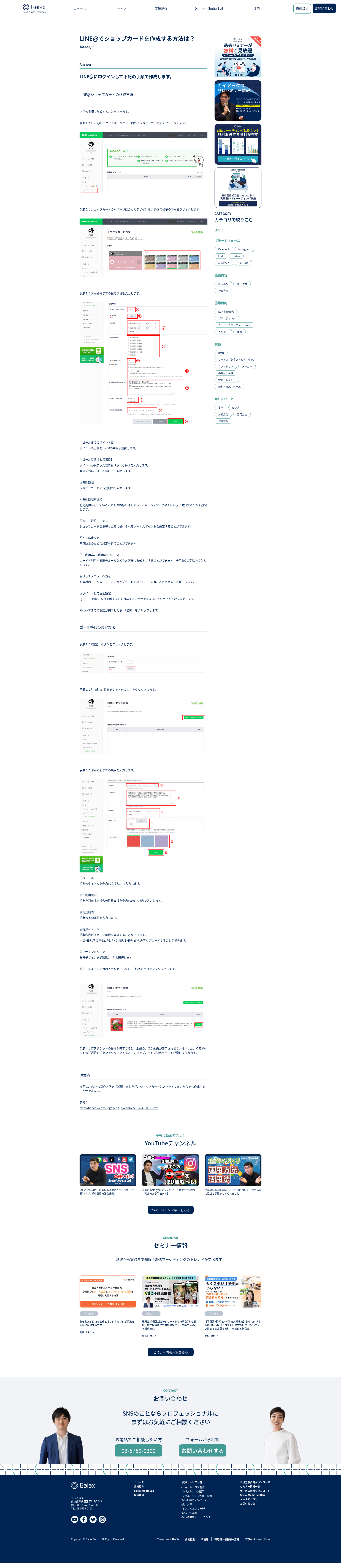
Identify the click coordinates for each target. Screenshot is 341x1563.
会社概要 (190, 1539)
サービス (120, 8)
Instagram (244, 249)
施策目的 (221, 302)
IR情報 (205, 1539)
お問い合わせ (324, 8)
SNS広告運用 (189, 1512)
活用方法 (242, 414)
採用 (256, 8)
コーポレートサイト (168, 1539)
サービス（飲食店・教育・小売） (237, 359)
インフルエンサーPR (193, 1508)
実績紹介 (161, 8)
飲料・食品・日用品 (229, 386)
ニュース (80, 8)
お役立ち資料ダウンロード (255, 1482)
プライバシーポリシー (257, 1539)
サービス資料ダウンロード (255, 1490)
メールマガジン (249, 1499)
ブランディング (227, 318)
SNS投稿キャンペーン (194, 1500)
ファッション (225, 366)
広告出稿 (223, 284)
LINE (221, 256)
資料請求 (302, 8)
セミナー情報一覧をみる (170, 1352)
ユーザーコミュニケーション (234, 325)
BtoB (221, 353)
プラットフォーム (227, 240)
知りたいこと (224, 398)
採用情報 (139, 1495)
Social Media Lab (144, 1490)
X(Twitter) (223, 263)
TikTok (236, 256)
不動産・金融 (225, 373)
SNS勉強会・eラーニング (196, 1517)
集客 (239, 332)
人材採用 (223, 332)
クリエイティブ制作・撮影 (197, 1495)
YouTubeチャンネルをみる (170, 1210)
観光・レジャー (227, 380)
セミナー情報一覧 (250, 1486)
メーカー (247, 366)
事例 (220, 407)
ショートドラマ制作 (193, 1487)
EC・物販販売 (226, 311)
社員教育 (223, 290)
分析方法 (223, 414)
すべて (219, 230)
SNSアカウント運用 (193, 1491)
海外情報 (223, 421)
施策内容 (221, 275)
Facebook (223, 249)
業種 (218, 344)
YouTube (243, 263)
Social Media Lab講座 (252, 1495)
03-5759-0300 (138, 1450)
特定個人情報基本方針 (226, 1539)
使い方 (236, 407)
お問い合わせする (202, 1450)
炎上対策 (242, 284)
